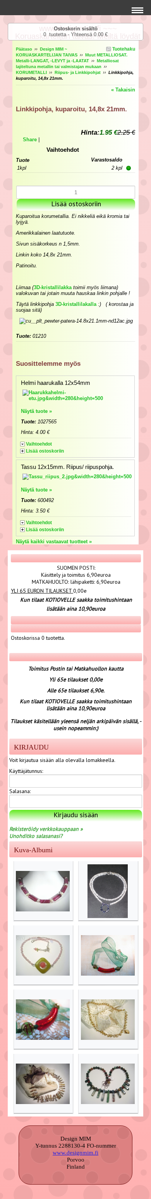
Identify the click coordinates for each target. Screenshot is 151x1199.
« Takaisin (123, 90)
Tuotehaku (123, 49)
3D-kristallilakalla (75, 304)
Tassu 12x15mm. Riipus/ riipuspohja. (67, 466)
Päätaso (24, 49)
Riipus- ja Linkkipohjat (78, 72)
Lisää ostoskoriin (45, 451)
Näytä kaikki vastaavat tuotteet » (54, 541)
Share (30, 139)
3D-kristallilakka (53, 287)
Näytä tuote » (36, 411)
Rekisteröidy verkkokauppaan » (46, 828)
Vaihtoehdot (39, 444)
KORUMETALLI (31, 72)
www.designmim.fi (75, 1153)
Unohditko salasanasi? (35, 835)
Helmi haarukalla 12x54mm (55, 382)
